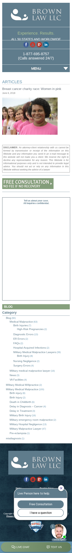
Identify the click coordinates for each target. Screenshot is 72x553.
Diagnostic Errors (23, 334)
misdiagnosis (13, 438)
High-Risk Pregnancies (30, 329)
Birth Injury (23, 355)
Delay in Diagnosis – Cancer (26, 406)
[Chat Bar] (36, 547)
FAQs (16, 343)
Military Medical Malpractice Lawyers (34, 352)
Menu (36, 68)
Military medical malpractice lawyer (30, 370)
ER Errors (19, 338)
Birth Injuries (20, 325)
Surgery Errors (21, 365)
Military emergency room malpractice (31, 419)
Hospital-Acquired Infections (29, 347)
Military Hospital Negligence (26, 424)
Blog (8, 317)
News (13, 375)
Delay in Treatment (21, 410)
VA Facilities (16, 379)
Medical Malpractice (21, 321)
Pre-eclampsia (18, 433)
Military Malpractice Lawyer (25, 428)
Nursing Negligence (24, 361)
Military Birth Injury (20, 415)
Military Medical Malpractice (22, 389)
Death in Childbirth (20, 401)
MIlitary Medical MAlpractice (22, 384)
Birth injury (16, 393)
